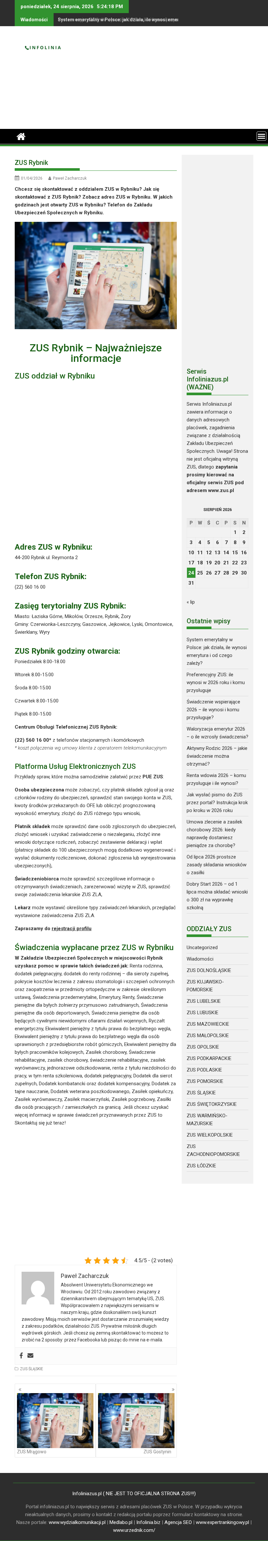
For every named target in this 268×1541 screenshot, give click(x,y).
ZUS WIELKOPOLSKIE (210, 1135)
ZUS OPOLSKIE (203, 1047)
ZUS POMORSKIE (205, 1081)
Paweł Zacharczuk (70, 178)
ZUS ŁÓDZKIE (201, 1166)
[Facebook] (21, 1356)
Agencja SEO (178, 1522)
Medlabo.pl (120, 1522)
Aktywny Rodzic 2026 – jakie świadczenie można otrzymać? (217, 756)
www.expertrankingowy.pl (222, 1522)
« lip (191, 602)
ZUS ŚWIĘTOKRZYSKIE (212, 1104)
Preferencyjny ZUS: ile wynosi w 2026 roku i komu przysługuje (124, 19)
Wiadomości (200, 959)
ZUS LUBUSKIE (202, 1013)
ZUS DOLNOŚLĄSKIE (209, 970)
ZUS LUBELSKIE (204, 1001)
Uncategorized (202, 947)
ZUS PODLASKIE (204, 1070)
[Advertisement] (172, 80)
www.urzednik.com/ (134, 1530)
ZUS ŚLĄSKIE (31, 1369)
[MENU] (261, 136)
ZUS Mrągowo (31, 1451)
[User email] (30, 1356)
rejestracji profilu (72, 928)
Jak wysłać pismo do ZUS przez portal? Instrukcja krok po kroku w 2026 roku (217, 802)
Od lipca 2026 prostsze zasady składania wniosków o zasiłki (216, 865)
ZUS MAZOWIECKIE (208, 1024)
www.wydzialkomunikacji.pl (77, 1522)
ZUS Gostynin (157, 1451)
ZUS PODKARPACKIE (209, 1058)
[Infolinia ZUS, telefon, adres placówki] (21, 135)
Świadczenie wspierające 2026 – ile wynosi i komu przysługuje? (213, 709)
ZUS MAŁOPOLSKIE (208, 1035)
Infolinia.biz (148, 1522)
